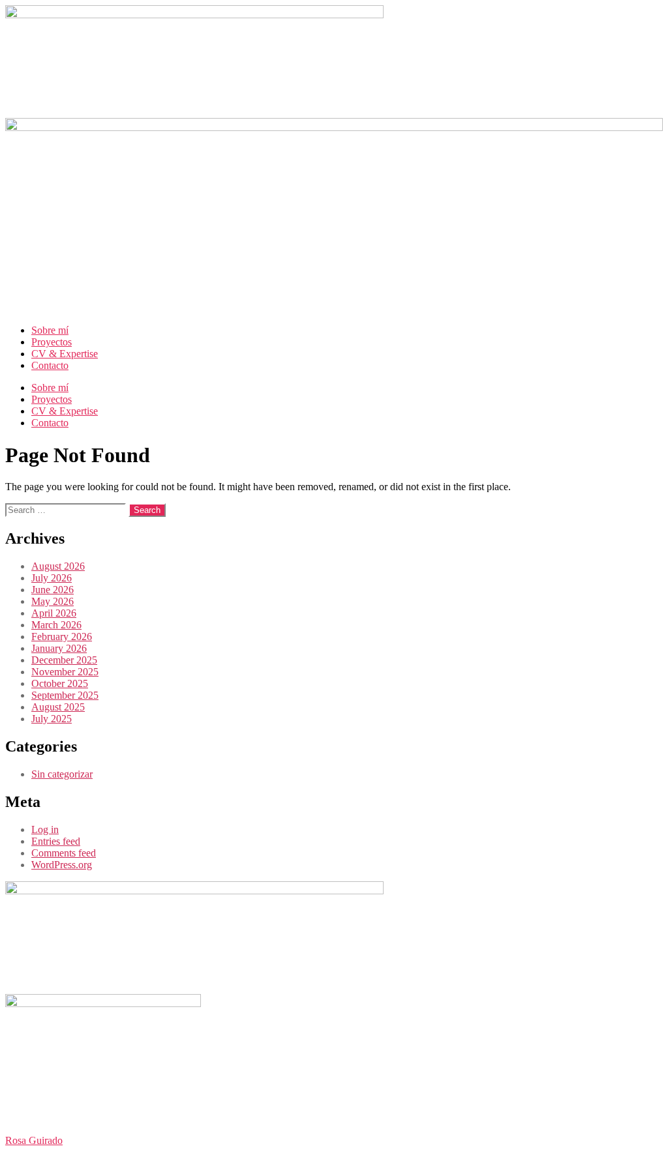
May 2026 (52, 601)
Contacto (49, 365)
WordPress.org (61, 864)
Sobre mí (49, 330)
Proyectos (51, 341)
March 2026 (56, 624)
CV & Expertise (64, 353)
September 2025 (65, 695)
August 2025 (58, 706)
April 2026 (53, 613)
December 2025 (64, 660)
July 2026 (51, 577)
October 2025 (59, 683)
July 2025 (51, 718)
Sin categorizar (62, 774)
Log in (45, 829)
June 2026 (52, 589)
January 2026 (59, 648)
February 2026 (61, 636)
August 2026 (58, 566)
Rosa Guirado (34, 1140)
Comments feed (63, 852)
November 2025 (65, 671)
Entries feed (55, 841)
